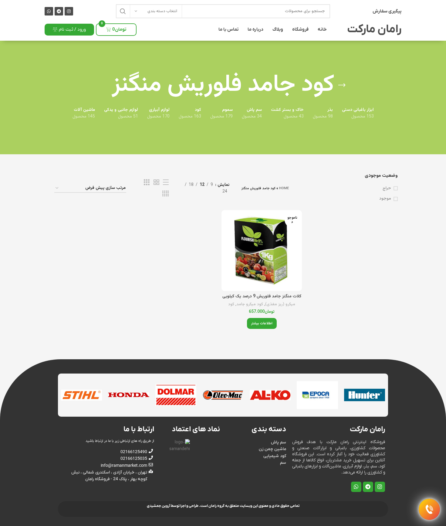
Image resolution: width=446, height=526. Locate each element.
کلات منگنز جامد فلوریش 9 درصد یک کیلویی (261, 296)
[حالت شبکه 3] (147, 183)
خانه (322, 29)
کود (231, 304)
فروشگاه (300, 29)
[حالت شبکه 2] (156, 183)
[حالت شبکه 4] (165, 194)
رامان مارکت (374, 29)
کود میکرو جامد (249, 304)
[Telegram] (59, 11)
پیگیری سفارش (387, 11)
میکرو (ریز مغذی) (280, 304)
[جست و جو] (123, 11)
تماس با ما (228, 29)
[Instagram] (69, 11)
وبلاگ (277, 29)
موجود (385, 199)
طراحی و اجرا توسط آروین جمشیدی (172, 506)
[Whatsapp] (49, 11)
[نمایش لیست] (166, 183)
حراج (387, 189)
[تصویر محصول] (261, 250)
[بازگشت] (342, 85)
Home (284, 188)
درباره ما (255, 29)
